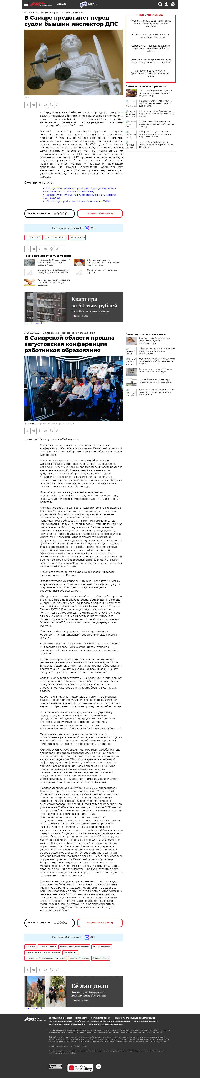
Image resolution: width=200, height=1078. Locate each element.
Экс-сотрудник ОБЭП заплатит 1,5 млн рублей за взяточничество (54, 271)
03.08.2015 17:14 (31, 13)
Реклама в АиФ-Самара (60, 1021)
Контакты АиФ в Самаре (146, 1021)
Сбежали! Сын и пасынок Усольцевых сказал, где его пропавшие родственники (157, 351)
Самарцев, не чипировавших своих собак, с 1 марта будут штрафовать (150, 61)
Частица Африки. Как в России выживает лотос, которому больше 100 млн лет (156, 144)
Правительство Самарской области (56, 423)
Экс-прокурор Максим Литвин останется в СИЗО (78, 201)
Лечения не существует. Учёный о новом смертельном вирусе (155, 370)
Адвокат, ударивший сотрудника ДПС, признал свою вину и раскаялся (54, 282)
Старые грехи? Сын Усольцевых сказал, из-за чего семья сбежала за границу (156, 124)
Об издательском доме (60, 1018)
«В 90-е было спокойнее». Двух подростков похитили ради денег (155, 380)
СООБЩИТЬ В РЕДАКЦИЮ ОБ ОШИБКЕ (106, 1024)
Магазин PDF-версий (101, 1018)
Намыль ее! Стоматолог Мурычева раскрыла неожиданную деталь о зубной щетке (156, 103)
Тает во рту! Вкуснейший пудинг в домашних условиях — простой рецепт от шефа (155, 93)
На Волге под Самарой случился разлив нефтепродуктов (151, 36)
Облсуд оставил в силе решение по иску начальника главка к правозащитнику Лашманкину (79, 190)
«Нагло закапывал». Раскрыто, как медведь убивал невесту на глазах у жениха (156, 113)
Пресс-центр (81, 1018)
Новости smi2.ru (34, 323)
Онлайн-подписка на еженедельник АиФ (135, 1018)
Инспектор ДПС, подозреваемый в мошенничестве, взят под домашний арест (54, 262)
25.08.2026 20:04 (32, 333)
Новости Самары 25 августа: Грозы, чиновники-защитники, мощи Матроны (150, 23)
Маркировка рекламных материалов (67, 1024)
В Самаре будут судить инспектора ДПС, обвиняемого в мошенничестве (103, 262)
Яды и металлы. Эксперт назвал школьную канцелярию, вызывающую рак (154, 340)
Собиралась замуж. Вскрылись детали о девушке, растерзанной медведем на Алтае (155, 134)
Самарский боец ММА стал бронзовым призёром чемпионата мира (151, 73)
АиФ (26, 97)
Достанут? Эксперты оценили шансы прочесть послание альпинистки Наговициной (157, 392)
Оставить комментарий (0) (100, 214)
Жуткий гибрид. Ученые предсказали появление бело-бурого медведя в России (157, 361)
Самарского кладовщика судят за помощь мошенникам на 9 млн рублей (150, 48)
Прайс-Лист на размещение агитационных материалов (102, 1021)
